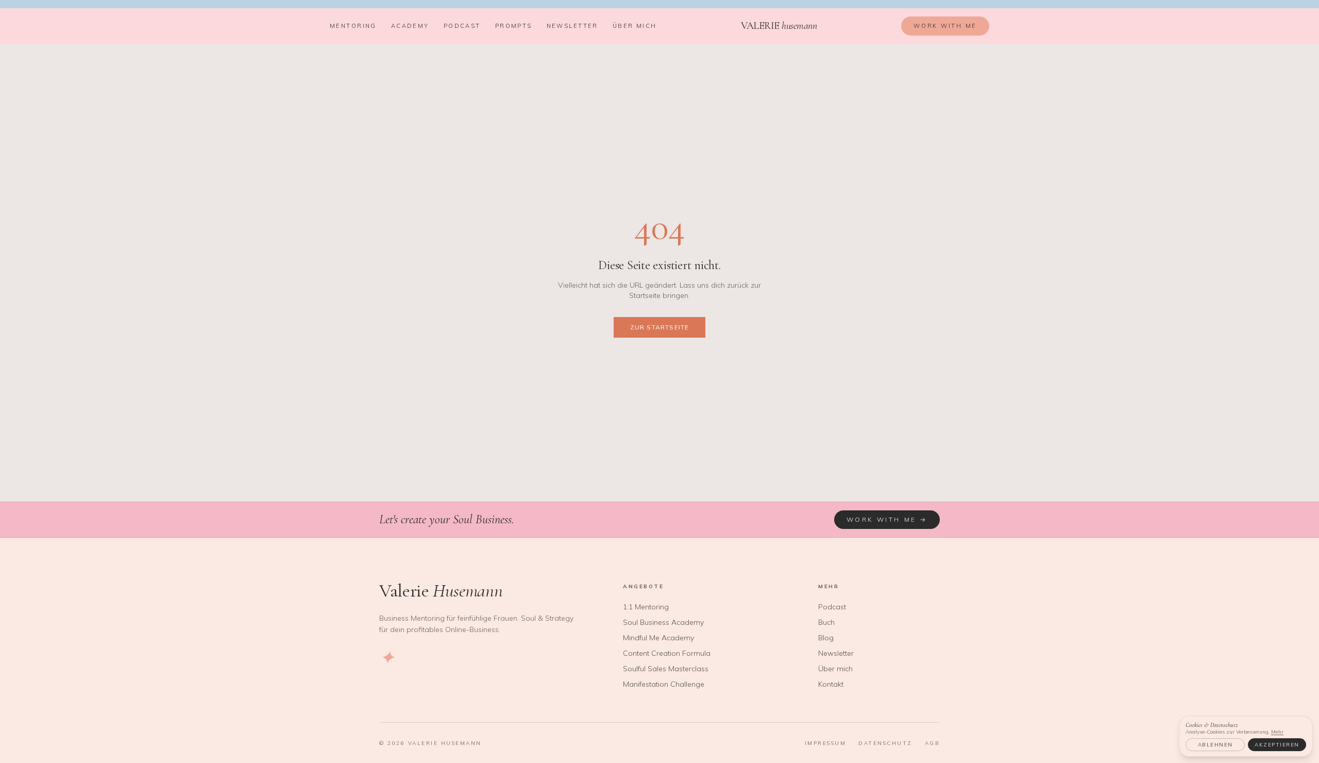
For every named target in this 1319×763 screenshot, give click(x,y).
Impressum (826, 743)
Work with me (945, 25)
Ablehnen (1215, 744)
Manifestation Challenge (663, 684)
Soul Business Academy (663, 622)
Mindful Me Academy (658, 637)
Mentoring (353, 25)
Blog (826, 637)
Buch (826, 622)
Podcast (462, 25)
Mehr (1277, 731)
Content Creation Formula (667, 653)
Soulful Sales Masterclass (665, 668)
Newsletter (572, 25)
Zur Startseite (659, 327)
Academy (410, 25)
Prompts (513, 25)
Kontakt (830, 684)
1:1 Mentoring (646, 606)
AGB (932, 743)
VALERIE (779, 26)
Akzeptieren (1277, 744)
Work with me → (887, 519)
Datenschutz (885, 743)
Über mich (635, 25)
